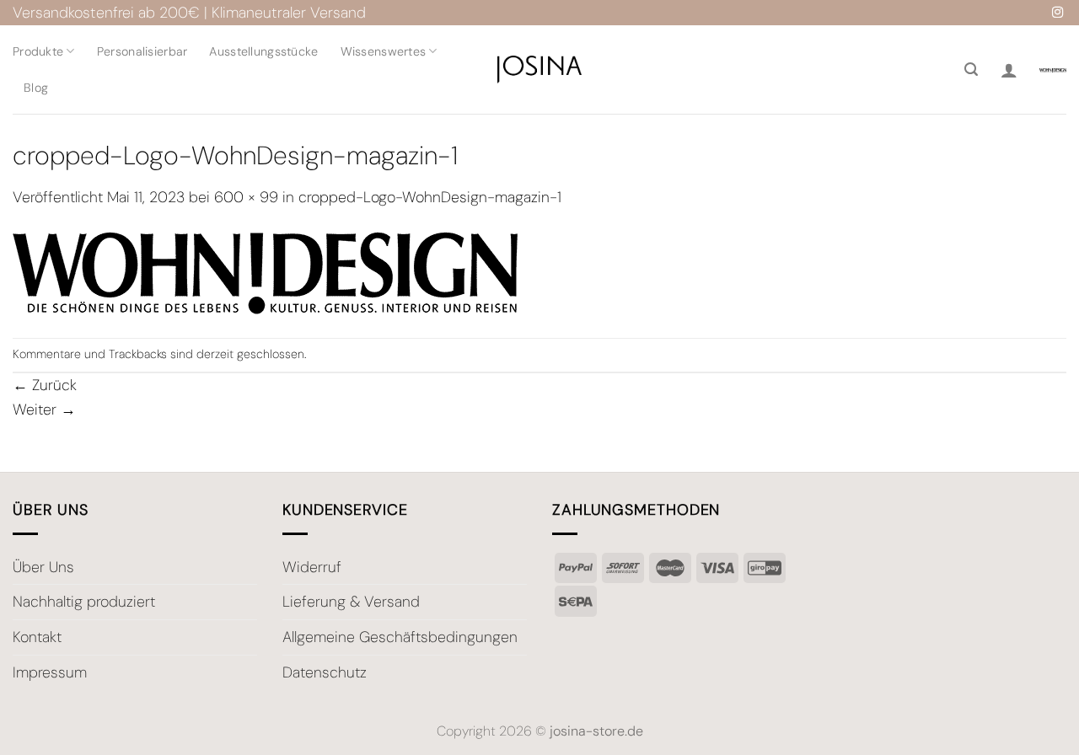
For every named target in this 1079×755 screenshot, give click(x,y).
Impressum (50, 672)
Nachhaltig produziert (84, 602)
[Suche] (971, 69)
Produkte (38, 51)
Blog (36, 87)
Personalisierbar (142, 51)
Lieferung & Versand (351, 602)
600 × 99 (246, 197)
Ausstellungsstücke (263, 51)
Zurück (45, 385)
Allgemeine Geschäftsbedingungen (400, 637)
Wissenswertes (384, 51)
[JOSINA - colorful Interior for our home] (539, 69)
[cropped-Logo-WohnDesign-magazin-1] (265, 272)
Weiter (44, 409)
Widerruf (311, 567)
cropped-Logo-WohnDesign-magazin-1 (429, 197)
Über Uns (43, 567)
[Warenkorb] (1052, 69)
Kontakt (37, 637)
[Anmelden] (1009, 69)
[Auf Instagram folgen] (1057, 13)
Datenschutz (324, 672)
